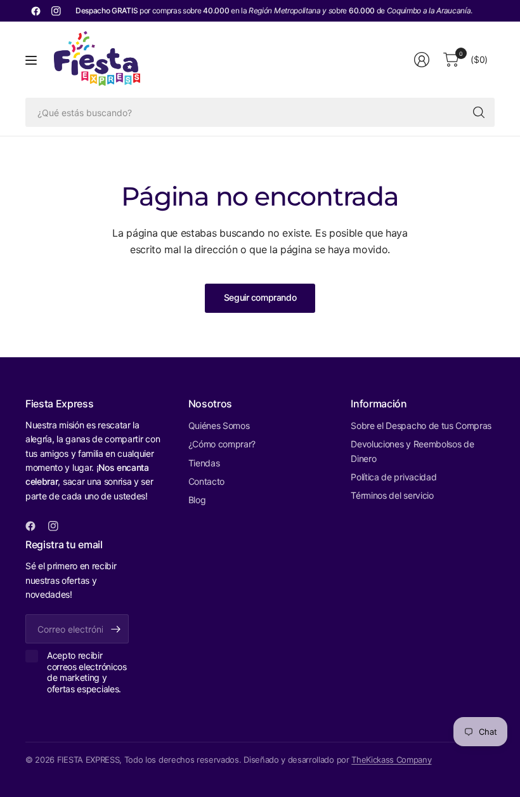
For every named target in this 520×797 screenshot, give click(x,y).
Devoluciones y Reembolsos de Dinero (412, 450)
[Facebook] (35, 11)
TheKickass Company (391, 759)
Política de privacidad (393, 476)
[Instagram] (56, 11)
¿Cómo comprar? (222, 443)
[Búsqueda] (479, 112)
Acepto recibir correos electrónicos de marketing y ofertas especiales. (87, 672)
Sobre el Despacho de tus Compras (421, 425)
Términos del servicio (392, 495)
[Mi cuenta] (421, 59)
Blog (197, 499)
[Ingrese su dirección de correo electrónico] (116, 628)
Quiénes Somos (219, 425)
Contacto (206, 481)
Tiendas (204, 463)
